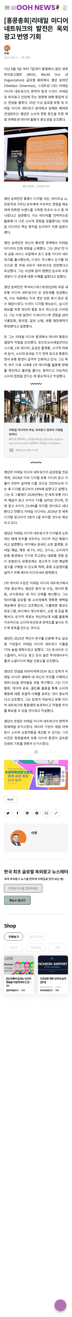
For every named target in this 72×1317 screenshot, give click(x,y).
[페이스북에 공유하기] (18, 813)
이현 (34, 832)
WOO (10, 799)
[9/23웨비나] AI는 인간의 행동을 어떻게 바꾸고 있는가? (18, 982)
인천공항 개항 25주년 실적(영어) (53, 980)
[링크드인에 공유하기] (27, 813)
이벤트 (14, 947)
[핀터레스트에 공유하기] (37, 813)
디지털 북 (35, 947)
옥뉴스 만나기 (17, 900)
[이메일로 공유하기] (46, 813)
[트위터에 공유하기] (8, 813)
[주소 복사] (56, 813)
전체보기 (13, 937)
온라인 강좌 (36, 937)
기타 (57, 947)
